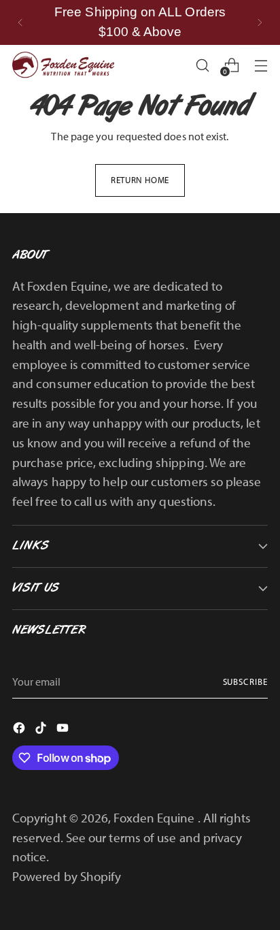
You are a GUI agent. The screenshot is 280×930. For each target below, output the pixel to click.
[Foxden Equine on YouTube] (64, 730)
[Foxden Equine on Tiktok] (42, 730)
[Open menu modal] (261, 65)
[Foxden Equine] (63, 65)
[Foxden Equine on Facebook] (20, 730)
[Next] (260, 22)
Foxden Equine (155, 817)
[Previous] (20, 22)
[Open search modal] (202, 65)
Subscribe (245, 681)
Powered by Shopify (66, 876)
